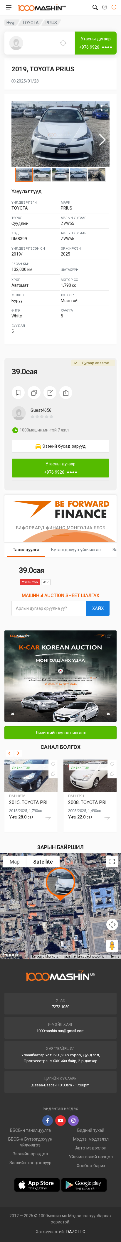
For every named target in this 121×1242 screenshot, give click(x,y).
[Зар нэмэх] (114, 7)
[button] (70, 416)
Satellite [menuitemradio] (43, 862)
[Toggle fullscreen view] (112, 861)
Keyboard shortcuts (45, 956)
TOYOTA (30, 22)
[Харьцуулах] (53, 773)
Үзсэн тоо (30, 582)
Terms (115, 956)
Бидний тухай (90, 1130)
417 (45, 582)
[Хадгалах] (53, 764)
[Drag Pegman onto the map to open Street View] (112, 946)
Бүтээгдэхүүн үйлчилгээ (76, 549)
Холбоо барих (91, 1165)
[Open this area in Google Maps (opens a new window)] (11, 955)
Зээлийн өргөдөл (30, 1154)
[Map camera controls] (112, 924)
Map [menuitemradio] (15, 862)
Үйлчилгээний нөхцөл (91, 1156)
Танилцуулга (26, 549)
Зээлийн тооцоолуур (30, 1162)
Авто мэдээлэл (90, 1148)
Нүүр (11, 22)
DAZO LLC (75, 1231)
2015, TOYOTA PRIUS (31, 802)
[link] (60, 446)
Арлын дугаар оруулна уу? (41, 608)
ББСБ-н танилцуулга (30, 1130)
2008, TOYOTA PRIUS (90, 802)
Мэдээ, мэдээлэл (91, 1139)
